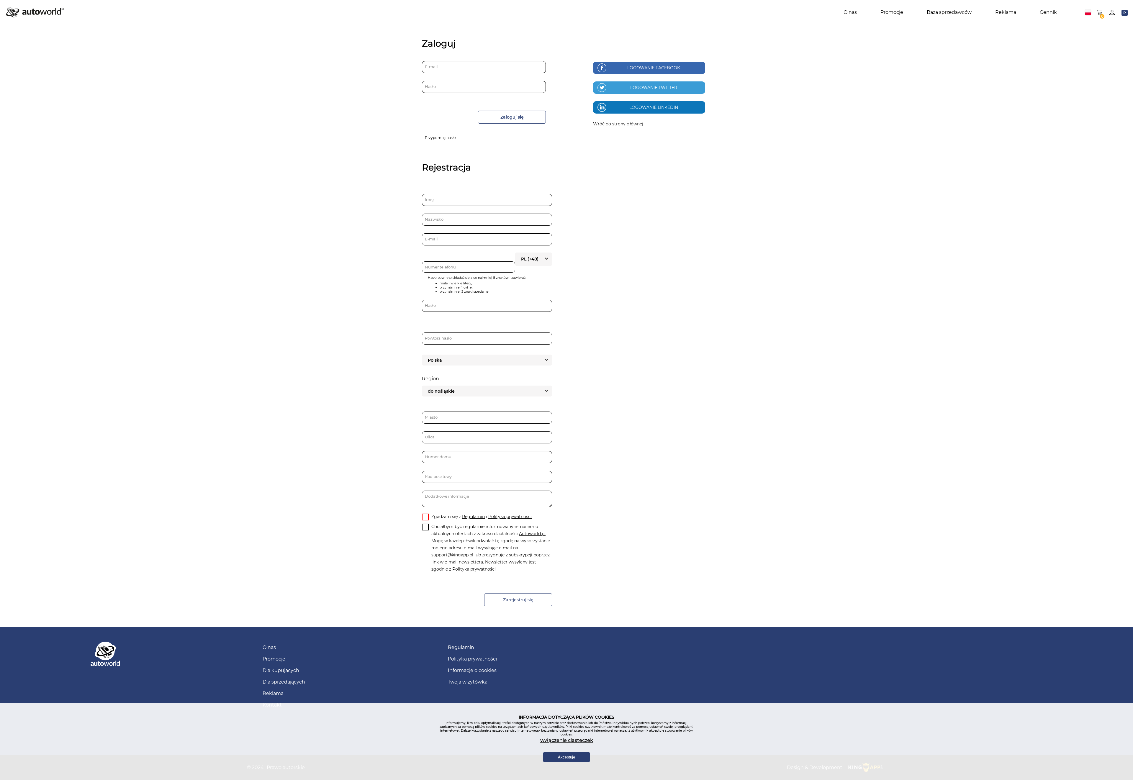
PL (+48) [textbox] (529, 259)
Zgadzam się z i (481, 516)
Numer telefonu (440, 267)
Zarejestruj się (518, 599)
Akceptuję (566, 757)
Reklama (1005, 12)
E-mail (431, 66)
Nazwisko (434, 219)
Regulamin (473, 516)
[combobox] (1088, 12)
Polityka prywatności (510, 516)
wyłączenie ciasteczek (566, 740)
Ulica (430, 437)
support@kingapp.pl (452, 555)
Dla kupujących (281, 670)
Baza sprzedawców (949, 12)
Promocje (891, 12)
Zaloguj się (512, 117)
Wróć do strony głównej (618, 124)
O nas (850, 12)
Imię (429, 199)
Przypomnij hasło (440, 137)
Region (430, 378)
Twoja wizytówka (467, 682)
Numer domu (438, 456)
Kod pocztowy (438, 476)
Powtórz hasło (438, 338)
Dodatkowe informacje (447, 496)
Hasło (430, 86)
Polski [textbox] (1088, 12)
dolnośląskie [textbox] (441, 391)
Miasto (431, 417)
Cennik (1048, 12)
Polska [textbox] (435, 360)
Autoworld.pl (532, 533)
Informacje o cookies (472, 670)
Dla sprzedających (284, 682)
